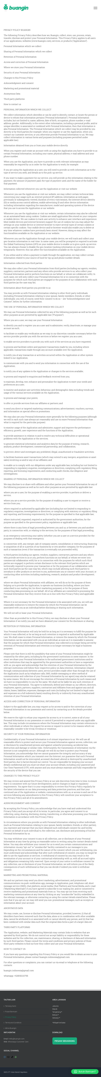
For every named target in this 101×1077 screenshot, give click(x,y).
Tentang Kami (10, 1006)
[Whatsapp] (16, 1057)
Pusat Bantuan (11, 1012)
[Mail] (8, 1057)
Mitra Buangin (10, 1028)
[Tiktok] (12, 1057)
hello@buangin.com (16, 1039)
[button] (85, 1071)
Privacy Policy (10, 1017)
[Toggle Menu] (95, 8)
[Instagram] (5, 1057)
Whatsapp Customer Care (18, 1042)
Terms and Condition (13, 1023)
